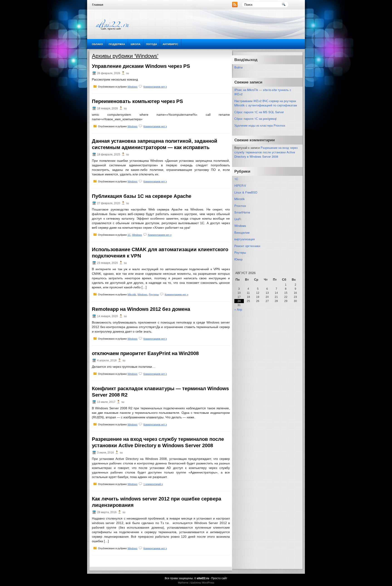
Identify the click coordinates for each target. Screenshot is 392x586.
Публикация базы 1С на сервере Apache (141, 196)
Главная (97, 4)
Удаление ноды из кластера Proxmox (259, 125)
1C (129, 234)
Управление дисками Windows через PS (141, 66)
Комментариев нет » (155, 86)
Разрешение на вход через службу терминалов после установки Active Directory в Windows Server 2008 (266, 152)
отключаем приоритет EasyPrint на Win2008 (145, 353)
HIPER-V (240, 185)
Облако (97, 44)
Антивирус (170, 44)
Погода (151, 44)
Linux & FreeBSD (245, 192)
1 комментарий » (153, 484)
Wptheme (183, 582)
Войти (238, 67)
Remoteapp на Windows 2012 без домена (141, 309)
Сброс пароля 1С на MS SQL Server (259, 112)
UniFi (237, 219)
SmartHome (242, 212)
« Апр (238, 309)
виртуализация (244, 239)
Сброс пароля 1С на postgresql (255, 118)
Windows (132, 86)
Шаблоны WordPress (202, 582)
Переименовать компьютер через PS (137, 101)
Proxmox (240, 206)
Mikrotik (131, 294)
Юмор (238, 259)
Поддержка (117, 44)
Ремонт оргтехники (247, 246)
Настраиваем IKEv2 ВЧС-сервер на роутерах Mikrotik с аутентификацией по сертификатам (265, 103)
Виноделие (242, 232)
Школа (135, 44)
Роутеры (154, 294)
